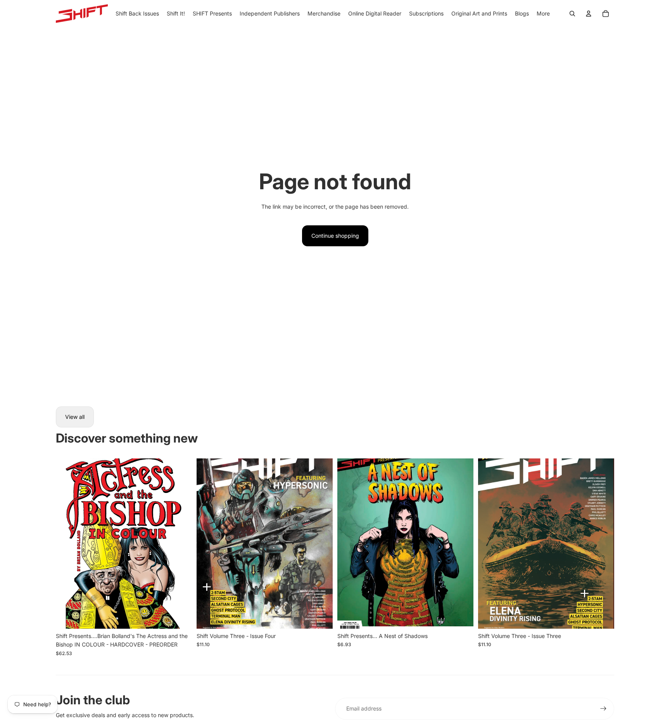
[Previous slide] (67, 543)
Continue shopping (335, 235)
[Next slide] (180, 543)
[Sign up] (603, 708)
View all (75, 416)
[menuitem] (543, 13)
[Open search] (572, 13)
